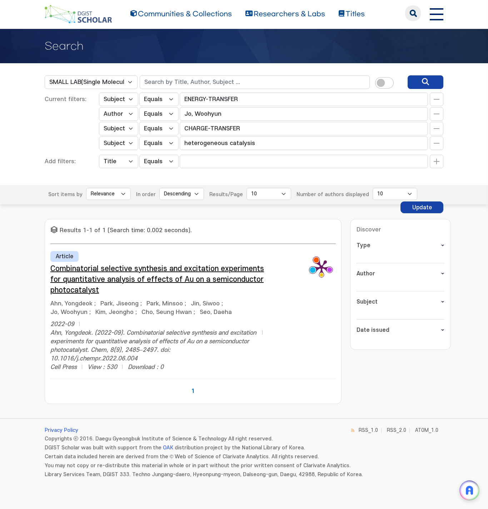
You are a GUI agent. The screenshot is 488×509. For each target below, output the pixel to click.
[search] (425, 82)
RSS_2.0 (396, 430)
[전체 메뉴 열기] (436, 13)
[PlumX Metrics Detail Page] (321, 267)
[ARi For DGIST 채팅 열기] (469, 490)
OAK (168, 448)
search (413, 13)
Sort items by (65, 194)
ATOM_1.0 (426, 430)
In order (146, 194)
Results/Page (226, 194)
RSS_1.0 (368, 430)
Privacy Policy (61, 430)
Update (422, 207)
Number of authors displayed (333, 194)
